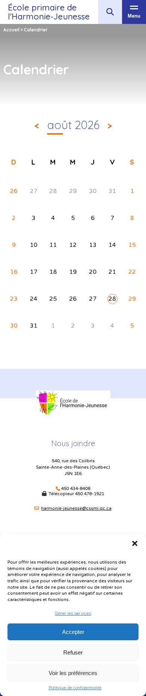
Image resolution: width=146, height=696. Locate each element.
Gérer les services (73, 613)
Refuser (73, 652)
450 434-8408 (75, 488)
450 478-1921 (89, 493)
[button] (135, 543)
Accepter (73, 632)
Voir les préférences (73, 673)
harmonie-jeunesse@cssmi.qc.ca (76, 508)
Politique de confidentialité (75, 687)
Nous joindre (73, 443)
